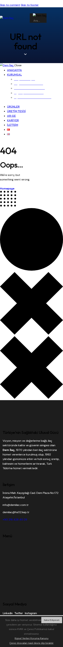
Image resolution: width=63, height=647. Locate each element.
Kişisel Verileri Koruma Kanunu (31, 638)
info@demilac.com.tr (16, 505)
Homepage (7, 188)
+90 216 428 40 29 (15, 519)
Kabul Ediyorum (51, 620)
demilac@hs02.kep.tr (16, 512)
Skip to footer (30, 5)
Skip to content (10, 5)
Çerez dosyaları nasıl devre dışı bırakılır (31, 643)
